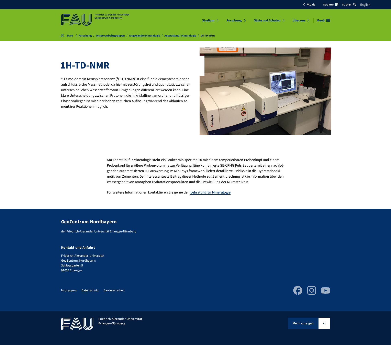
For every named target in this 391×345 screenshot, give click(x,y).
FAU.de (311, 5)
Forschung (234, 20)
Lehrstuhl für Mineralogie (210, 192)
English (365, 4)
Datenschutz (90, 290)
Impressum (69, 290)
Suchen (346, 5)
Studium (208, 20)
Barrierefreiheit (114, 290)
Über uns (298, 20)
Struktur (328, 5)
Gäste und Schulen (267, 20)
